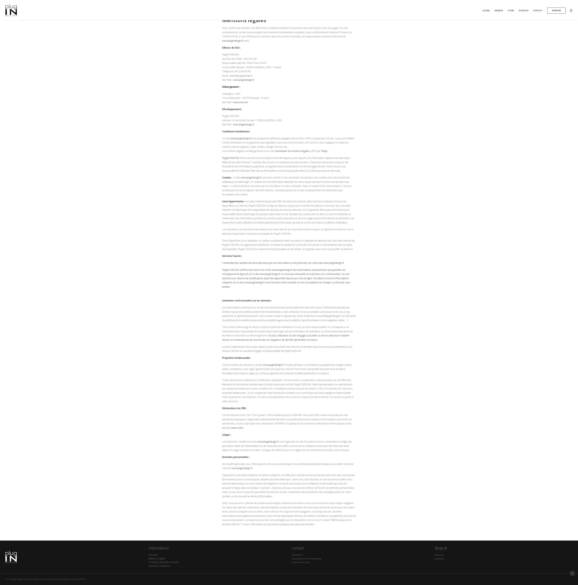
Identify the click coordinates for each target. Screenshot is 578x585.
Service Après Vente (301, 562)
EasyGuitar (439, 558)
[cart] (571, 10)
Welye (324, 151)
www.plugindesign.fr (232, 40)
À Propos (523, 10)
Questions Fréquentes (159, 566)
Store (511, 10)
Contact (537, 10)
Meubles (499, 10)
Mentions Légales (157, 558)
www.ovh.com (240, 102)
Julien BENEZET (63, 579)
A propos (153, 554)
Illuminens (439, 555)
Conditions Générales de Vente (164, 562)
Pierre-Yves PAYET (78, 579)
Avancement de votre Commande (307, 558)
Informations (297, 555)
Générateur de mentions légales (292, 151)
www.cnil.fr (237, 427)
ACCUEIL (486, 10)
